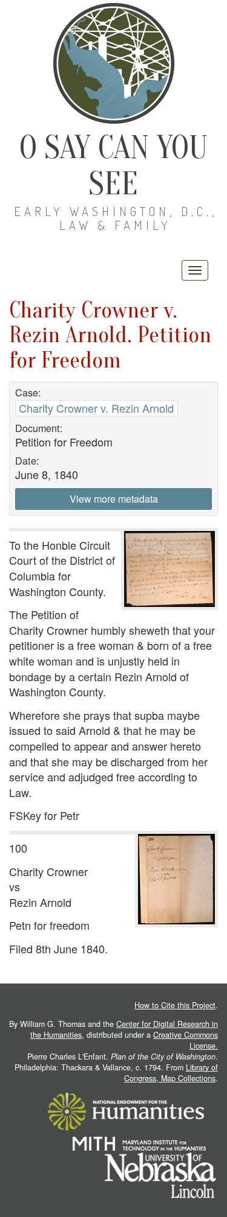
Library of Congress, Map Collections (171, 1073)
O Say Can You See (113, 165)
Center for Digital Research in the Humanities (124, 1029)
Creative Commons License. (185, 1040)
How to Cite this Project (174, 1005)
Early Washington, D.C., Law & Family (115, 218)
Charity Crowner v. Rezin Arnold (96, 408)
